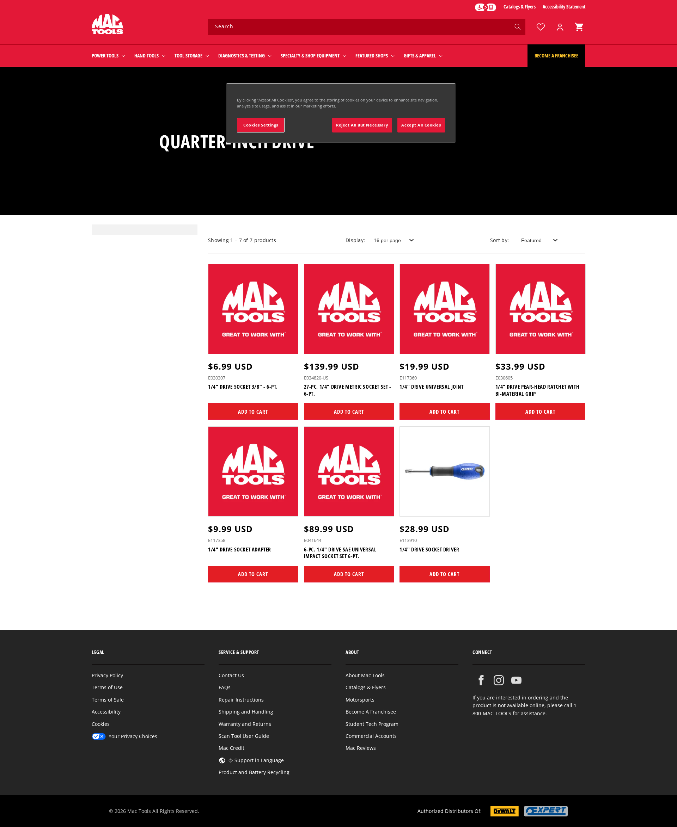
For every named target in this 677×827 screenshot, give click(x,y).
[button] (579, 27)
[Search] (517, 27)
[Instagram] (498, 680)
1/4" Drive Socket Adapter (239, 549)
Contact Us (231, 675)
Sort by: (499, 240)
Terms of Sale (108, 699)
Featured (531, 240)
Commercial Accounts (371, 736)
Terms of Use (107, 687)
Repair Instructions (241, 699)
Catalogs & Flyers (520, 6)
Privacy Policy (107, 675)
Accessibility (106, 711)
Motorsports (360, 699)
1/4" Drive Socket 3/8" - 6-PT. (243, 387)
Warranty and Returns (245, 724)
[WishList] (540, 27)
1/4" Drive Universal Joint (432, 387)
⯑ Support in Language (256, 760)
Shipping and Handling (246, 711)
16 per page (387, 240)
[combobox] (366, 27)
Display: (355, 240)
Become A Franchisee (371, 711)
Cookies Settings (260, 125)
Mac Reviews (361, 748)
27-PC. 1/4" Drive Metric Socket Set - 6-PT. (347, 390)
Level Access (485, 7)
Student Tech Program (372, 724)
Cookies (101, 724)
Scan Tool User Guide (244, 736)
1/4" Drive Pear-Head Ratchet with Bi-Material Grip (537, 390)
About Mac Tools (365, 675)
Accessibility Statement (564, 6)
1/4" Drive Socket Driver (429, 549)
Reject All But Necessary (362, 125)
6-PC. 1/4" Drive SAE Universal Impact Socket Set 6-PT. (340, 553)
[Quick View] (288, 345)
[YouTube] (516, 680)
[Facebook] (481, 680)
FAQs (225, 687)
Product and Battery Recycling (254, 772)
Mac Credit (231, 748)
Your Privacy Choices (133, 736)
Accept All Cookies (421, 125)
